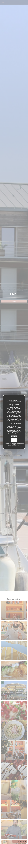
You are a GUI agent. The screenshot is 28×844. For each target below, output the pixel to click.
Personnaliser (14, 441)
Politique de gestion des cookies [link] (14, 445)
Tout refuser (14, 438)
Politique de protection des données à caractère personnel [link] (14, 444)
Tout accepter (14, 436)
